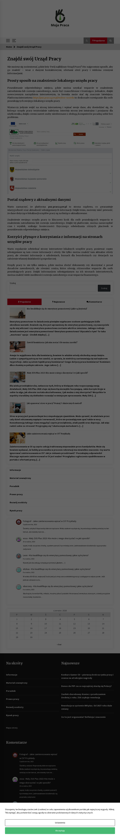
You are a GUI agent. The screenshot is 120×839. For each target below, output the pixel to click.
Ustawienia (60, 822)
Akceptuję (60, 830)
